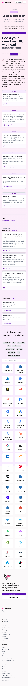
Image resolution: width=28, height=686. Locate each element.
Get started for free (14, 33)
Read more (8, 250)
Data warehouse (10, 349)
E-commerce (11, 352)
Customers (15, 146)
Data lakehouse (17, 346)
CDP (14, 342)
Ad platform (7, 342)
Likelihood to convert (11, 167)
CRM (9, 346)
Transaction (16, 125)
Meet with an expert (14, 597)
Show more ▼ (14, 54)
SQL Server (8, 104)
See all (13, 230)
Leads (7, 146)
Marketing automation (14, 355)
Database (19, 349)
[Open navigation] (24, 2)
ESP (19, 352)
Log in (3, 613)
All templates (14, 9)
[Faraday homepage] (6, 2)
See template (8, 310)
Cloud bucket (21, 342)
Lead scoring (9, 186)
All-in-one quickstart (9, 220)
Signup (7, 125)
